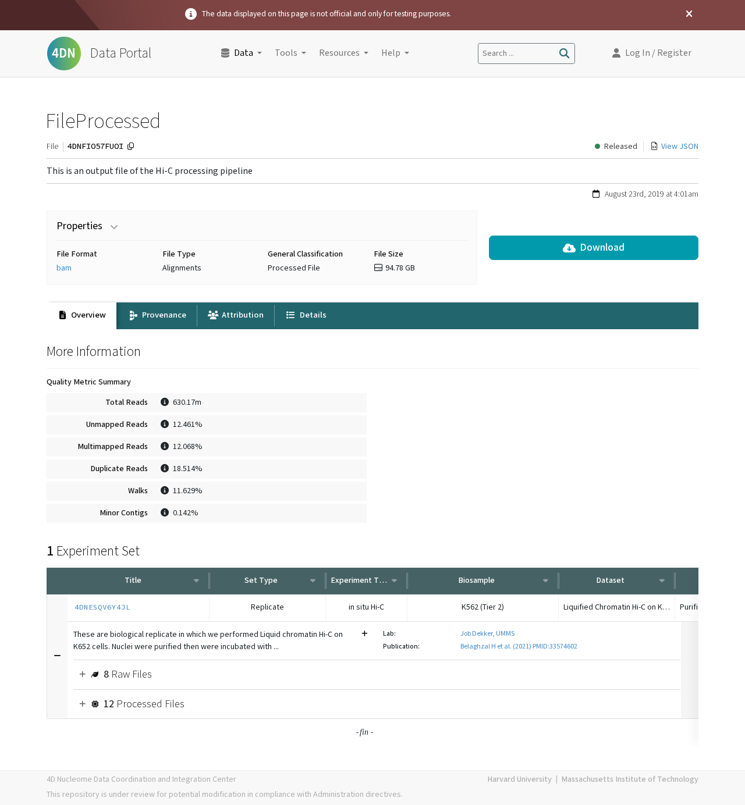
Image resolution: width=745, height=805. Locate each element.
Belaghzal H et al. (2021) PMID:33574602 (518, 646)
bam (64, 268)
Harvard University (519, 779)
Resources (339, 53)
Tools (286, 53)
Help (390, 53)
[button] (651, 53)
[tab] (81, 316)
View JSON (679, 146)
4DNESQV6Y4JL (102, 607)
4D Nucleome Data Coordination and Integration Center (141, 779)
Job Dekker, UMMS (487, 633)
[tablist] (372, 315)
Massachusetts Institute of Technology (629, 779)
